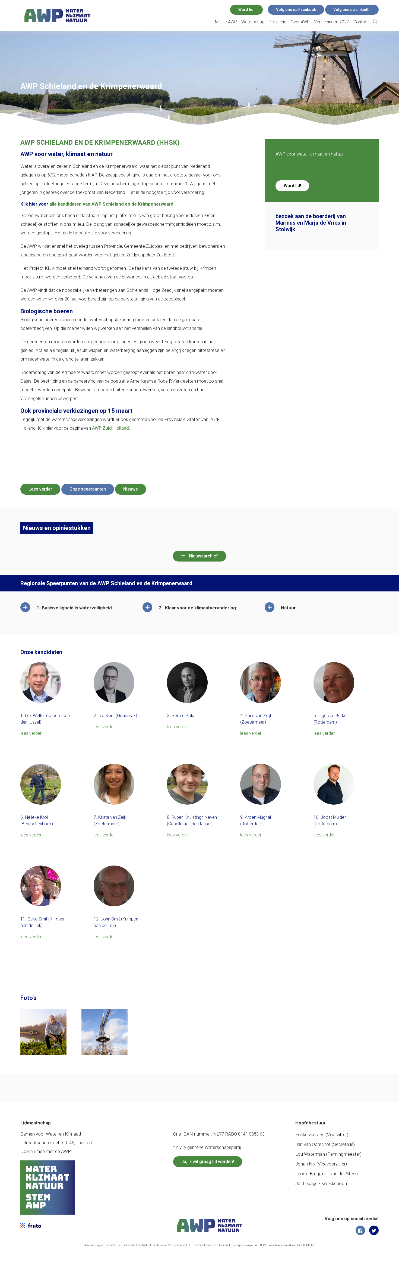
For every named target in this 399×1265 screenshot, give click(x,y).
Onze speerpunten (87, 489)
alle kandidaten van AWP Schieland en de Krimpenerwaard (111, 204)
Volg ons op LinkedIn (351, 9)
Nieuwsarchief (203, 556)
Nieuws (130, 489)
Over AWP (300, 21)
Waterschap (252, 21)
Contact (361, 21)
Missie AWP (226, 21)
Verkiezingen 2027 (331, 21)
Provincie (277, 21)
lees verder (31, 733)
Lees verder (40, 489)
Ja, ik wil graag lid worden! (207, 1161)
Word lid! (246, 9)
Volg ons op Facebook (296, 9)
